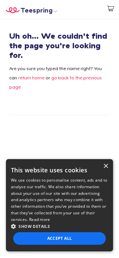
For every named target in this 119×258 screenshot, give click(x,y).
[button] (59, 226)
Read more (39, 219)
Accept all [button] (59, 238)
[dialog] (59, 205)
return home (31, 77)
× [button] (105, 166)
